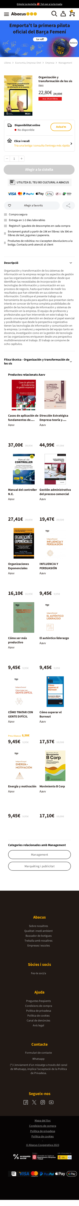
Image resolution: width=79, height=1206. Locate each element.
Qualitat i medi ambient (38, 931)
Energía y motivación (22, 786)
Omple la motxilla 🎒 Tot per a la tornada (39, 4)
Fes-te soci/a (38, 973)
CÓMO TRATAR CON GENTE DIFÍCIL (20, 714)
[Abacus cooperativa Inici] (25, 16)
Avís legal (38, 1025)
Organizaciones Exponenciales (18, 566)
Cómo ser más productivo (17, 640)
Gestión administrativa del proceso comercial (55, 492)
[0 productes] (72, 15)
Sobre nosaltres (38, 926)
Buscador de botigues (39, 936)
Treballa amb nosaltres (38, 941)
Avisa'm (61, 127)
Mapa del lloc (43, 1121)
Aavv (41, 85)
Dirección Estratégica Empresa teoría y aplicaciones (54, 420)
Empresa (50, 63)
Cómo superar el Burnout (51, 714)
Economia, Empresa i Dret (28, 63)
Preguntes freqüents (38, 1001)
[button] (63, 14)
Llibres (7, 63)
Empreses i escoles (38, 946)
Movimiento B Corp (52, 786)
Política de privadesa (38, 1011)
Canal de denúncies (38, 1021)
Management (65, 63)
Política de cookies (38, 1016)
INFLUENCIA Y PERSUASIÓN (49, 566)
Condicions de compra (38, 1006)
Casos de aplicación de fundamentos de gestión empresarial (23, 420)
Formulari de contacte (38, 1053)
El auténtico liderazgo (54, 638)
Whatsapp (38, 1059)
